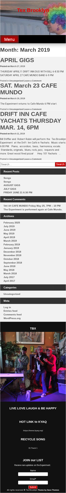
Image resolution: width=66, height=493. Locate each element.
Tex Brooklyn (33, 10)
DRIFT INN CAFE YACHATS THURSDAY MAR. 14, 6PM (30, 121)
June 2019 (9, 229)
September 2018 (13, 262)
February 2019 (12, 244)
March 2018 (10, 273)
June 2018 (9, 266)
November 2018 (12, 255)
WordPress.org (12, 318)
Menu (9, 39)
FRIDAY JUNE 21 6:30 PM (18, 192)
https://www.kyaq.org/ (33, 431)
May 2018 (9, 270)
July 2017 (9, 277)
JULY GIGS (10, 189)
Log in (7, 307)
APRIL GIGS (17, 60)
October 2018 (11, 259)
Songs (7, 178)
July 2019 (9, 226)
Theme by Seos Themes (48, 490)
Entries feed (10, 310)
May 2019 (9, 233)
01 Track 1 (33, 448)
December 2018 (12, 251)
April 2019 (9, 237)
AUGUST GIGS (12, 185)
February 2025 (12, 222)
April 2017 (9, 281)
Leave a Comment (32, 81)
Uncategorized (16, 81)
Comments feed (13, 314)
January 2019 (11, 248)
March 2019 (10, 240)
